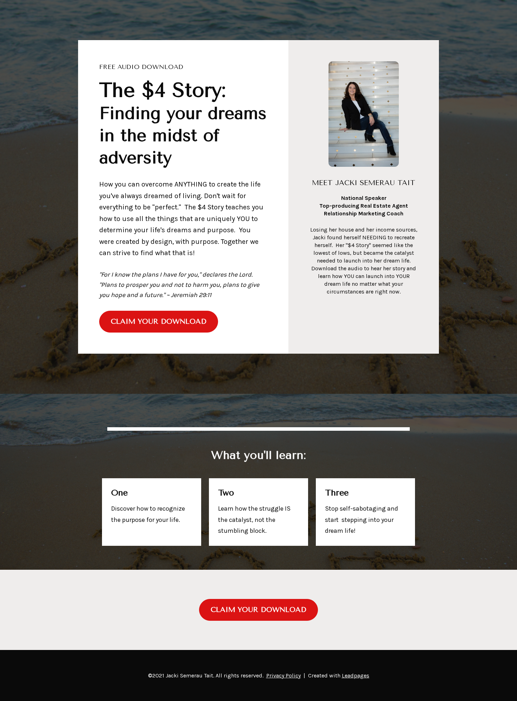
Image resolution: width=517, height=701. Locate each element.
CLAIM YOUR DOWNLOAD (158, 321)
